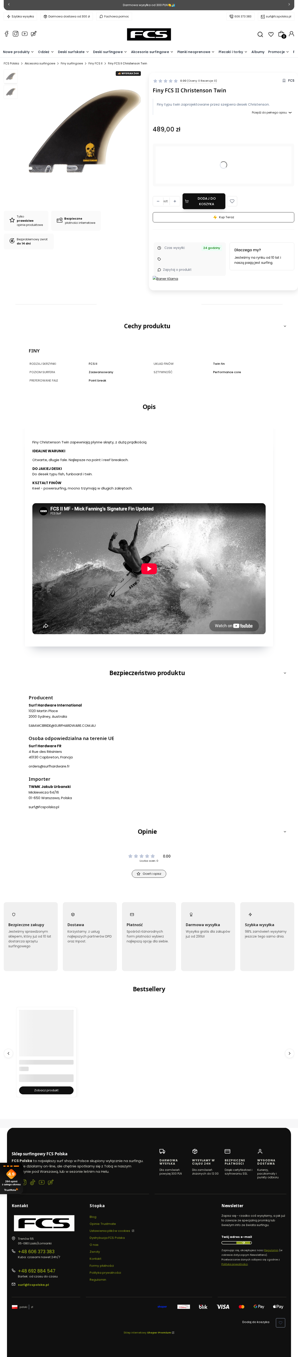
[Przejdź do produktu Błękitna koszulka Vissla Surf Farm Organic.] (46, 1046)
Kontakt (95, 1258)
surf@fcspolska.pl (278, 16)
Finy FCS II (95, 63)
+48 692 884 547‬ (36, 1271)
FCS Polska (11, 63)
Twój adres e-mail (236, 1237)
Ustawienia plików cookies (110, 1231)
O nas (94, 1245)
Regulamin (98, 1279)
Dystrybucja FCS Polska (107, 1238)
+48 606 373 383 (36, 1252)
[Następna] (289, 5)
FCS (291, 80)
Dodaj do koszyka (207, 201)
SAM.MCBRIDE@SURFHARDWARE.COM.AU (62, 725)
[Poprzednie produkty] (8, 1053)
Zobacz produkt (46, 1090)
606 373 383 (242, 16)
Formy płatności (102, 1265)
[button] (232, 201)
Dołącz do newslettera (243, 1242)
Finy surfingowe (72, 63)
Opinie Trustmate (103, 1224)
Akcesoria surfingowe (40, 63)
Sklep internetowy (147, 1332)
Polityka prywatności (105, 1272)
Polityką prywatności (234, 1264)
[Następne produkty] (289, 1053)
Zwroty (95, 1252)
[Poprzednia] (9, 5)
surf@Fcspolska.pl (44, 806)
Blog (93, 1217)
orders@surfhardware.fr (49, 766)
